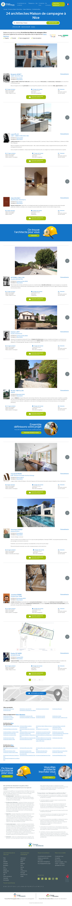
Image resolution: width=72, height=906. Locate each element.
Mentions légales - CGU (61, 862)
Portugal (23, 872)
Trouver (34, 235)
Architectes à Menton (40, 717)
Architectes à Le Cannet (8, 717)
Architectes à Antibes (7, 716)
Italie (22, 869)
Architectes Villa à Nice (57, 729)
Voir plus (33, 26)
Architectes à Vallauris (8, 719)
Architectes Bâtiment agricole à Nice (43, 738)
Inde (22, 865)
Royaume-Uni (24, 874)
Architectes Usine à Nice (57, 738)
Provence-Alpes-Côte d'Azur (15, 9)
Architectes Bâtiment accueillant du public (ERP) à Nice (43, 740)
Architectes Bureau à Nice (57, 735)
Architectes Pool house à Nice (9, 733)
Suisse (22, 876)
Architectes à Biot (7, 710)
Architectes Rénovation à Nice (26, 748)
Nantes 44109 (20, 137)
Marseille (5, 861)
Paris (4, 858)
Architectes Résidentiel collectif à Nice (60, 733)
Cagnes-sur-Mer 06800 (22, 281)
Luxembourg (24, 871)
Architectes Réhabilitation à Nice (59, 755)
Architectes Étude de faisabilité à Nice (28, 755)
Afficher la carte (37, 693)
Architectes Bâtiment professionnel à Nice (44, 735)
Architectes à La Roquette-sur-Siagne (28, 710)
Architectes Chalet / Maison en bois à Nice (44, 726)
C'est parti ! (49, 777)
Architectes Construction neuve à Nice (10, 748)
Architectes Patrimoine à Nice (26, 739)
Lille (4, 874)
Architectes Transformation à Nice (10, 752)
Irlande (22, 867)
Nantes (5, 869)
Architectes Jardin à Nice (57, 752)
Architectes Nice (36, 9)
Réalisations (31, 3)
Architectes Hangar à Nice (8, 738)
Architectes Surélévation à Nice (58, 748)
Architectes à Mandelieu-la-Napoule (27, 717)
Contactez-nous (42, 4)
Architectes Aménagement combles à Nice (11, 759)
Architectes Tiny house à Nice (42, 729)
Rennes (5, 872)
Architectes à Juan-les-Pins (25, 708)
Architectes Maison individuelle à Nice (11, 726)
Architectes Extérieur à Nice (9, 739)
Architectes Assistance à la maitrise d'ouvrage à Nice (27, 753)
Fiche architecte (64, 74)
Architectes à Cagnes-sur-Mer (26, 716)
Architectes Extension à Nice (9, 751)
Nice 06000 (19, 78)
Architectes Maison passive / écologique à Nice (26, 726)
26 (39, 679)
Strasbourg (6, 871)
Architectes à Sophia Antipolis (42, 708)
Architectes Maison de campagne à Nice (27, 729)
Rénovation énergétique (44, 861)
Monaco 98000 (20, 477)
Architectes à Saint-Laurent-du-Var (59, 717)
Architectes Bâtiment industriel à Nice (28, 738)
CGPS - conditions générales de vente (59, 864)
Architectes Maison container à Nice (10, 732)
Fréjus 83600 (20, 533)
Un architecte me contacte (21, 4)
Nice (12, 723)
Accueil (5, 9)
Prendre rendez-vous (31, 432)
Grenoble (5, 878)
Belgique (23, 860)
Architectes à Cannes (40, 716)
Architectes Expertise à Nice (25, 751)
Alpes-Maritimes (27, 9)
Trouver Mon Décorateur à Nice (46, 898)
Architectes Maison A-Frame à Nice (27, 732)
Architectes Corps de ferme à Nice (43, 732)
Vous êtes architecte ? (56, 4)
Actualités (57, 858)
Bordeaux (5, 865)
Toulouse (5, 863)
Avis (36, 3)
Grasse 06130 (20, 657)
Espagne (23, 863)
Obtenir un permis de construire (43, 859)
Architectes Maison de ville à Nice (10, 729)
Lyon (4, 860)
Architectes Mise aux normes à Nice (59, 751)
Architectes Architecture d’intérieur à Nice (11, 756)
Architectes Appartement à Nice (43, 733)
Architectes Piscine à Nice (41, 752)
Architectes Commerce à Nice (9, 735)
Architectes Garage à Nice (25, 733)
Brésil (22, 861)
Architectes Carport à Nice (58, 732)
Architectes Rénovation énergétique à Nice (44, 748)
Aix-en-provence (7, 876)
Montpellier (6, 880)
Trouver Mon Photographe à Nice (12, 898)
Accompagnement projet (44, 863)
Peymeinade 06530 (21, 598)
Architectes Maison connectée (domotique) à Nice (58, 726)
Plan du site (58, 860)
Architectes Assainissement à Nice (43, 755)
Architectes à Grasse (56, 716)
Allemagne (23, 858)
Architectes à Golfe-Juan (8, 708)
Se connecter (48, 4)
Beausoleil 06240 (21, 394)
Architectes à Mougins (57, 708)
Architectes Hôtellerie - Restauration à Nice (28, 735)
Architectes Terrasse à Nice (41, 751)
